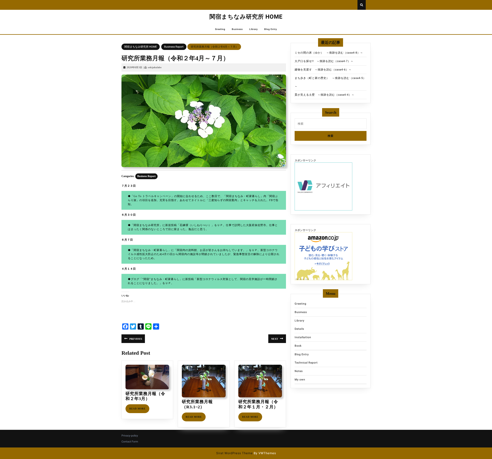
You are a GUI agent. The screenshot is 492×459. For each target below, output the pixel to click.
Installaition (303, 337)
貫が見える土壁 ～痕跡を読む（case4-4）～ (324, 95)
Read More (139, 410)
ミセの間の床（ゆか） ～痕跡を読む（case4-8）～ (329, 53)
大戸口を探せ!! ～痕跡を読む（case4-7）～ (324, 61)
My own (300, 380)
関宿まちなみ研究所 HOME (246, 17)
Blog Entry (270, 29)
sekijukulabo (155, 67)
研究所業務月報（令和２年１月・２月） (258, 404)
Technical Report (306, 363)
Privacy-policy (129, 436)
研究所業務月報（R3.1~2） (197, 404)
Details (299, 329)
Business (237, 29)
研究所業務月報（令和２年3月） (145, 396)
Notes (299, 371)
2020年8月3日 (134, 67)
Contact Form (129, 442)
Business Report (174, 47)
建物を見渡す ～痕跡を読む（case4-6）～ (323, 70)
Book (298, 346)
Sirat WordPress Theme (234, 453)
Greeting (220, 29)
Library (253, 29)
